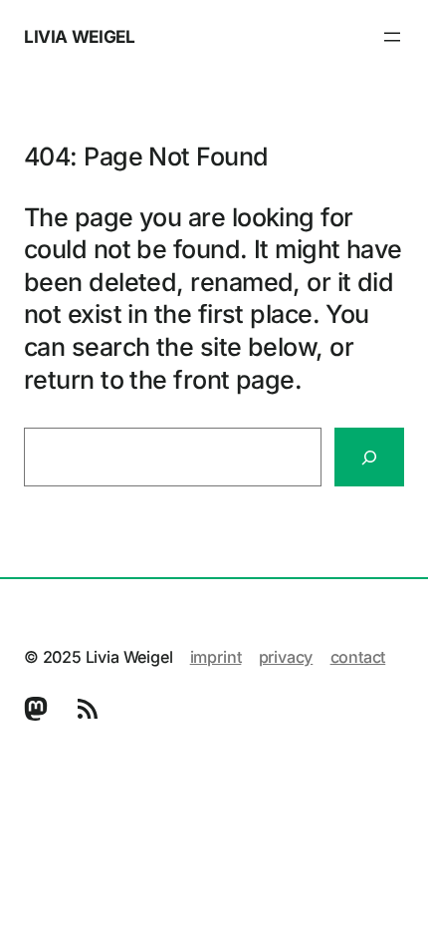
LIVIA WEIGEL (79, 36)
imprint (216, 657)
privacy (286, 657)
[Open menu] (392, 37)
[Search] (369, 457)
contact (358, 657)
